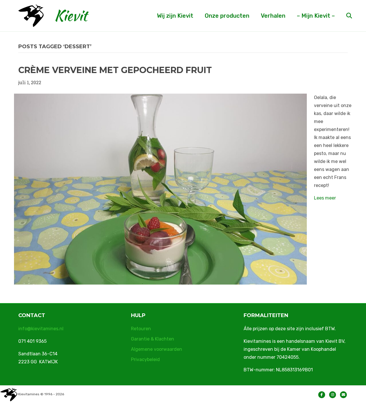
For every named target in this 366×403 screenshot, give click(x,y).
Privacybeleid (145, 359)
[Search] (344, 15)
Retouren (141, 328)
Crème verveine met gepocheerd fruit (115, 70)
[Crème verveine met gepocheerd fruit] (160, 189)
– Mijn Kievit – (316, 15)
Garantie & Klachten (152, 339)
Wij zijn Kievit (175, 15)
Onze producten (227, 15)
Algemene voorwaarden (156, 349)
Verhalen (273, 15)
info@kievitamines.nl (40, 328)
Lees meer (325, 198)
